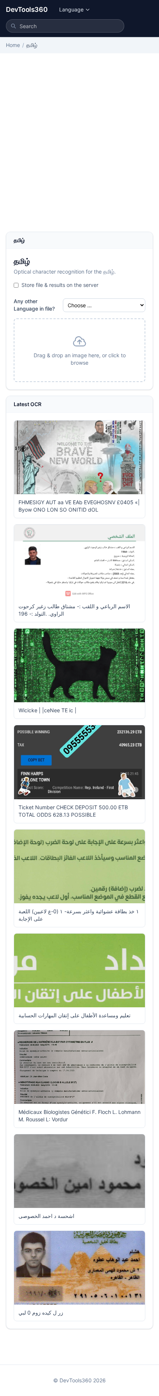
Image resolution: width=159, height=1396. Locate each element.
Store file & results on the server (59, 285)
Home (13, 45)
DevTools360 (26, 9)
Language (71, 9)
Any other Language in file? (34, 305)
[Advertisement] (79, 148)
